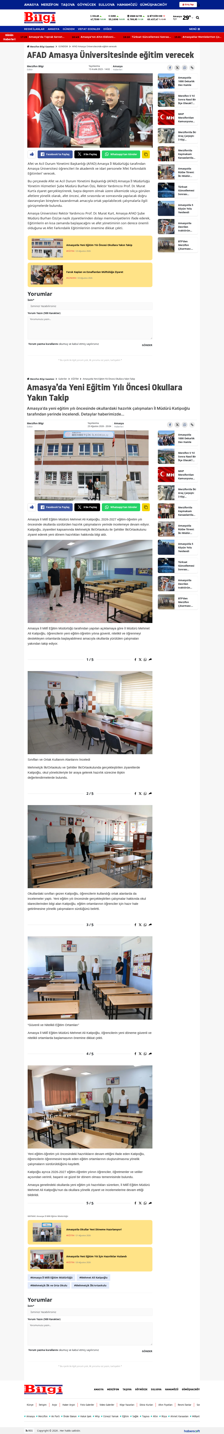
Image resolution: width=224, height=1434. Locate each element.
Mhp (96, 1416)
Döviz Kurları (146, 1404)
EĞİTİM (75, 378)
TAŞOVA (68, 4)
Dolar (95, 16)
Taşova (144, 1416)
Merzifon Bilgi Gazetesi (42, 46)
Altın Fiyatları (165, 1404)
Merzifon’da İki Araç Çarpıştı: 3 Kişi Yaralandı (187, 136)
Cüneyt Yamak (109, 1416)
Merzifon (42, 1416)
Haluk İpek (84, 1416)
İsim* (31, 300)
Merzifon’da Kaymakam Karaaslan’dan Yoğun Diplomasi (186, 154)
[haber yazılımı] (192, 1430)
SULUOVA (107, 4)
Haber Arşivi (68, 1404)
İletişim (43, 1404)
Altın (154, 1416)
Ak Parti (54, 1416)
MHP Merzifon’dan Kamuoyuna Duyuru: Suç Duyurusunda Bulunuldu (186, 117)
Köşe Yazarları (127, 1404)
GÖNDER (147, 345)
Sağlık (134, 1416)
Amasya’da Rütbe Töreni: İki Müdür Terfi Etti (186, 172)
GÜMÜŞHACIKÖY (153, 4)
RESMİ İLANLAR (34, 29)
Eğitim (124, 1416)
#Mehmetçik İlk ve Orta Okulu (48, 1285)
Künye (30, 1404)
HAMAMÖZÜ (127, 4)
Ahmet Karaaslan (178, 1416)
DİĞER (107, 29)
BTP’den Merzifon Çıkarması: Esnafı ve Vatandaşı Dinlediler (184, 245)
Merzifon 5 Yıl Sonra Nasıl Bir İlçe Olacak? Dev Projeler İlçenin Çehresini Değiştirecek (187, 99)
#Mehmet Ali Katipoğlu (93, 1277)
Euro (113, 16)
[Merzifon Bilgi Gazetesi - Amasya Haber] (43, 1389)
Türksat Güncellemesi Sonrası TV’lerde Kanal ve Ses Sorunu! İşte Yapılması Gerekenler (187, 190)
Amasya (117, 66)
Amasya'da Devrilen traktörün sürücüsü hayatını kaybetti (184, 226)
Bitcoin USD (156, 16)
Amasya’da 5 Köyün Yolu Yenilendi (185, 208)
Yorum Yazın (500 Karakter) (44, 313)
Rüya (163, 1416)
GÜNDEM (69, 29)
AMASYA (31, 4)
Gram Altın (136, 16)
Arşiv (54, 1404)
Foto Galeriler (87, 1404)
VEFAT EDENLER (89, 29)
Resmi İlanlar (184, 1404)
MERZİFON (49, 4)
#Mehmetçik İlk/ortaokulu (90, 1285)
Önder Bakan (69, 1416)
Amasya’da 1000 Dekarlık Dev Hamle (186, 81)
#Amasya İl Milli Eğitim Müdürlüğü (51, 1277)
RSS (30, 1430)
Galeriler (62, 378)
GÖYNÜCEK (86, 4)
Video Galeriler (107, 1404)
